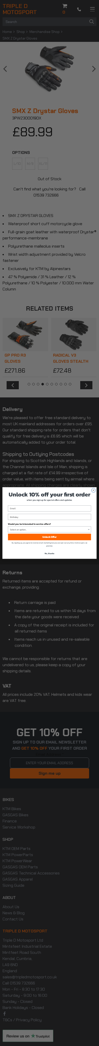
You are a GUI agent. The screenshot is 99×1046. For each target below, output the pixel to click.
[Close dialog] (93, 490)
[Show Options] (89, 529)
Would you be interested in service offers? (29, 524)
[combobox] (48, 529)
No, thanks (49, 553)
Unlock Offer (49, 537)
